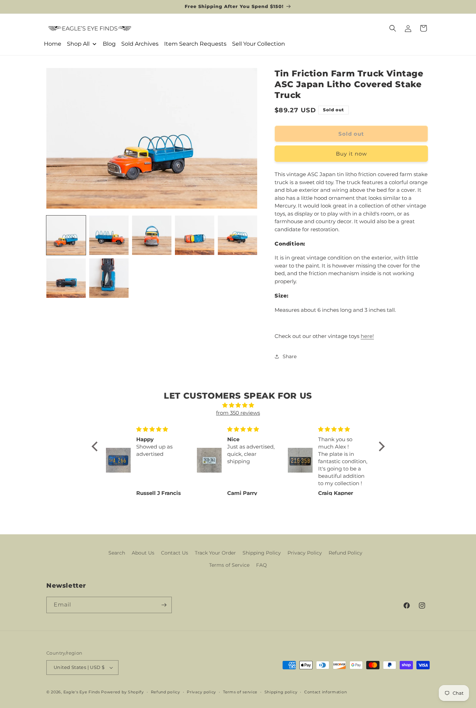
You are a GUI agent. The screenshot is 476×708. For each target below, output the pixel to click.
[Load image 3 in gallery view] (151, 235)
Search (116, 553)
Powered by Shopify (122, 692)
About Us (143, 553)
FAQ (261, 565)
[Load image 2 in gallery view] (109, 235)
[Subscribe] (163, 605)
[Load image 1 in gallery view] (66, 235)
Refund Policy (345, 553)
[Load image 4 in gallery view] (194, 235)
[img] (238, 405)
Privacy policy (201, 692)
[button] (392, 28)
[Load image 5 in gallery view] (237, 235)
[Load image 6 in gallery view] (66, 278)
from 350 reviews (238, 412)
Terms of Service (229, 565)
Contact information (325, 692)
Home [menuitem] (52, 43)
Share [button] (290, 356)
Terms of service (240, 692)
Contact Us (174, 553)
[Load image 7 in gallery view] (109, 278)
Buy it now (351, 153)
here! (367, 336)
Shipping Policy (262, 553)
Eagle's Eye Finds (81, 692)
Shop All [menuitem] (78, 43)
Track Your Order (215, 553)
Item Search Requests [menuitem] (195, 43)
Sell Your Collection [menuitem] (258, 43)
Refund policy (165, 692)
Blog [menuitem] (109, 43)
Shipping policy (281, 692)
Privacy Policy (304, 553)
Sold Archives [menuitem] (140, 43)
